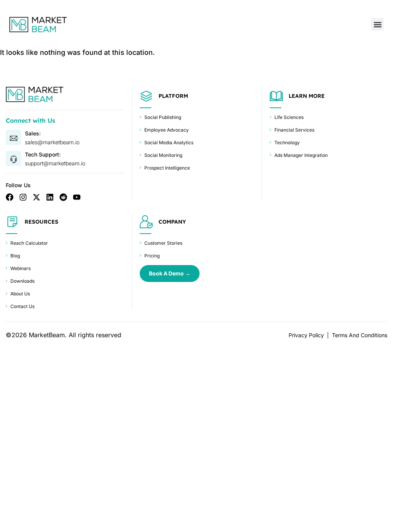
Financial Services (294, 130)
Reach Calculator (29, 243)
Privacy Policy (306, 335)
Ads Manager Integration (301, 155)
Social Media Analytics (168, 142)
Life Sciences (289, 117)
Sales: (33, 133)
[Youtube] (77, 197)
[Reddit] (63, 197)
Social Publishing (162, 117)
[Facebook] (9, 197)
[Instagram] (23, 197)
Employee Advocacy (166, 130)
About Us (20, 294)
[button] (377, 24)
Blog (15, 256)
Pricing (152, 256)
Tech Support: (43, 154)
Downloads (22, 281)
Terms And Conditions (359, 335)
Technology (287, 142)
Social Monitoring (163, 155)
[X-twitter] (36, 197)
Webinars (20, 268)
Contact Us (22, 306)
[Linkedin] (50, 197)
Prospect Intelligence (167, 168)
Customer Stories (163, 243)
